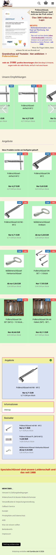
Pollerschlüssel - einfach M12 (28, 106)
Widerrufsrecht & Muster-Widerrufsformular (19, 497)
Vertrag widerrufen (11, 544)
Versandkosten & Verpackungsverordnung (18, 502)
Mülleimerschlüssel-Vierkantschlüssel (14, 272)
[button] (4, 109)
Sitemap (7, 410)
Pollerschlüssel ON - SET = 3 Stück (42, 272)
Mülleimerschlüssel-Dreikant (42, 223)
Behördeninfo (7, 529)
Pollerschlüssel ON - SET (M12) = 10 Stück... (14, 320)
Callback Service (8, 506)
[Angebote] (51, 360)
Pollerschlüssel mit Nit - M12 (14, 223)
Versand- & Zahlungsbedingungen (15, 493)
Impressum (6, 534)
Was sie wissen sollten (11, 525)
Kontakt (5, 511)
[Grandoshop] (6, 3)
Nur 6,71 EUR (28, 393)
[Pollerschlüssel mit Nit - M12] (28, 374)
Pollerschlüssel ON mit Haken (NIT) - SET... (42, 320)
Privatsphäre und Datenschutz (13, 516)
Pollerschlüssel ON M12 (42, 174)
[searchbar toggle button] (39, 3)
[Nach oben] (48, 551)
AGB (3, 520)
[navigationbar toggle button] (52, 3)
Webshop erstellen (19, 551)
